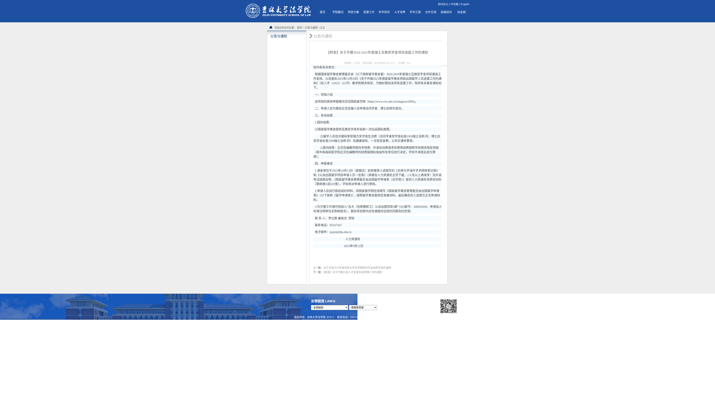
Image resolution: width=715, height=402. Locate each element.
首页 (322, 12)
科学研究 (384, 12)
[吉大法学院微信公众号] (448, 313)
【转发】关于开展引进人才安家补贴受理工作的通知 (352, 272)
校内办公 (443, 4)
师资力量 (353, 12)
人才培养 (399, 12)
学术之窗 (415, 12)
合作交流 (430, 12)
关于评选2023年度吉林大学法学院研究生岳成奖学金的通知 (357, 267)
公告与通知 (311, 27)
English (465, 4)
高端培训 (446, 12)
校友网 (461, 12)
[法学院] (278, 16)
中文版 (454, 4)
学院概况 (338, 12)
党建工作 (368, 12)
